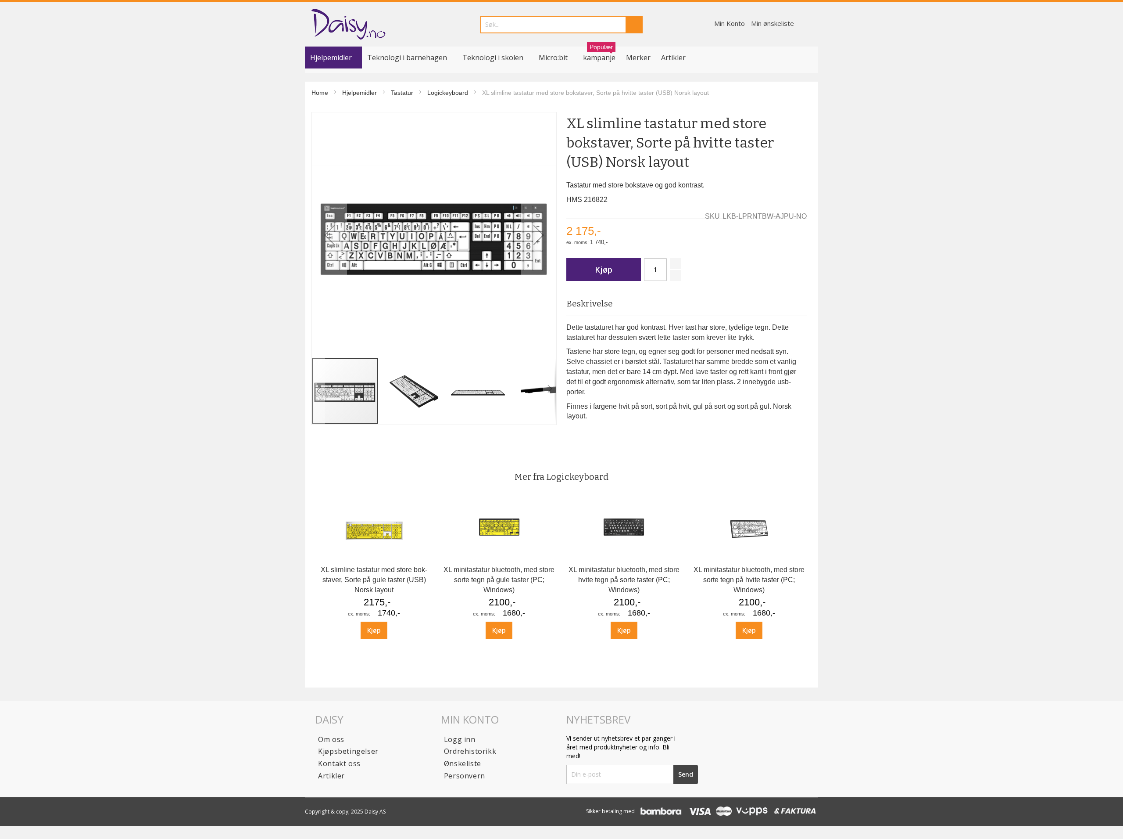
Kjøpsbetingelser (348, 751)
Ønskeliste (462, 763)
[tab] (686, 304)
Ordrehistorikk (470, 751)
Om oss (331, 739)
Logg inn (460, 739)
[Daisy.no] (348, 24)
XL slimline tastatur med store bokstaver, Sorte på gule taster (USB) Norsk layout (374, 580)
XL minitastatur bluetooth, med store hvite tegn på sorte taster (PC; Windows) (624, 580)
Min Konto (729, 23)
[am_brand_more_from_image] (374, 557)
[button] (329, 234)
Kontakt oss (339, 763)
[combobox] (561, 24)
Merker (638, 57)
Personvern (464, 776)
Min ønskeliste (772, 23)
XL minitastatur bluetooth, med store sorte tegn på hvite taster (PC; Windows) (749, 580)
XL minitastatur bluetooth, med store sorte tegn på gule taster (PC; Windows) (498, 580)
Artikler (673, 57)
